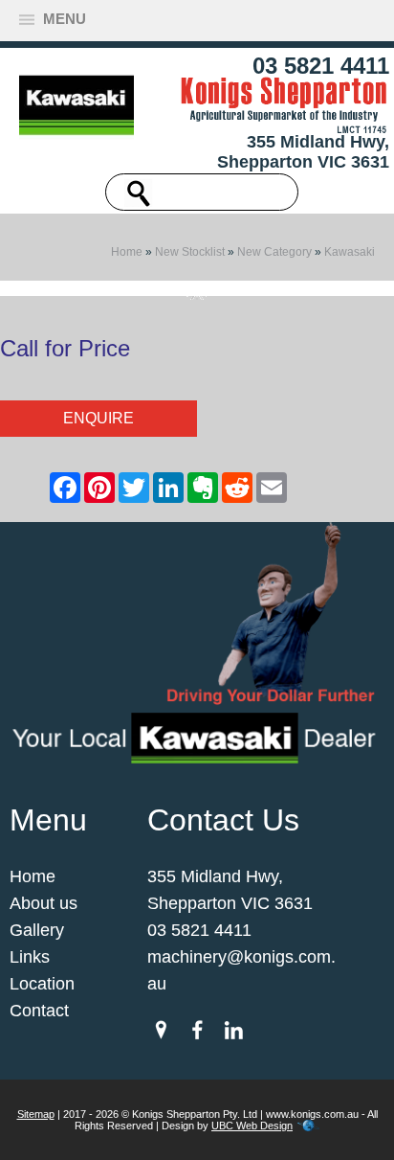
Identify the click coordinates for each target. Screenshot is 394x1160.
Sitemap (36, 1114)
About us (43, 903)
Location (42, 983)
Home (126, 252)
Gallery (37, 930)
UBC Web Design (252, 1125)
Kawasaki (349, 252)
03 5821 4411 (320, 66)
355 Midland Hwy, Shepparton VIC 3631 (303, 151)
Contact (39, 1010)
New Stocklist (190, 252)
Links (30, 957)
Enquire (98, 418)
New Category (274, 252)
